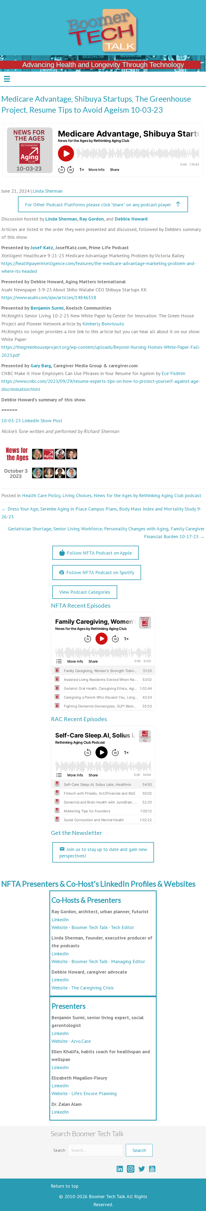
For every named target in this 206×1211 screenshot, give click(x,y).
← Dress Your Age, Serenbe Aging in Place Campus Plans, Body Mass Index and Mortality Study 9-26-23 (101, 513)
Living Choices (76, 495)
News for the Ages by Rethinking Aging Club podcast (147, 495)
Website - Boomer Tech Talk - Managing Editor (98, 961)
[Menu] (7, 79)
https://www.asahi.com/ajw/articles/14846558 (48, 297)
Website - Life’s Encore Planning (84, 1093)
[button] (103, 204)
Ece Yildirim (173, 373)
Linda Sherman (47, 191)
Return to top (64, 1186)
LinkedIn (60, 919)
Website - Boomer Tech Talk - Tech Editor (93, 927)
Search (59, 1150)
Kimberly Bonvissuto (103, 324)
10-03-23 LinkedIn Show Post (31, 420)
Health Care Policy (41, 495)
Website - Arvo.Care (71, 1041)
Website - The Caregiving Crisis (83, 988)
